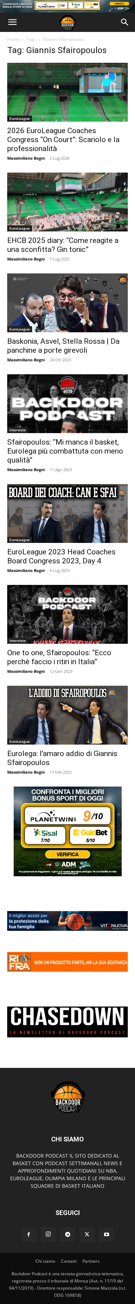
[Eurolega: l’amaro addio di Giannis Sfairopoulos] (67, 715)
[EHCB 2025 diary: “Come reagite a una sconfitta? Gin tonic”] (67, 202)
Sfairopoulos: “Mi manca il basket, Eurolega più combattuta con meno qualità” (65, 451)
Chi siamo (45, 1261)
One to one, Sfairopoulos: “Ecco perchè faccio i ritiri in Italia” (59, 657)
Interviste (17, 429)
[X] (87, 1235)
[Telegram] (67, 1235)
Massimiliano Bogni (26, 158)
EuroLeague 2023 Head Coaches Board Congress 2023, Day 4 (61, 556)
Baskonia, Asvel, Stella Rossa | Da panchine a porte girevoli (63, 346)
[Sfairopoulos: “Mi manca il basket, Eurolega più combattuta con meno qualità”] (67, 403)
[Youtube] (106, 1235)
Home (13, 39)
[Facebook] (29, 1235)
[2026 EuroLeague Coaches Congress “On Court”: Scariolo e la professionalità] (67, 92)
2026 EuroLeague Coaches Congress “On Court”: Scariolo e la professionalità (63, 139)
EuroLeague (19, 118)
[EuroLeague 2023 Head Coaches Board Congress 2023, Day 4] (67, 513)
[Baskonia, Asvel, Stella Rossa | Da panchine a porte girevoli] (67, 302)
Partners (91, 1261)
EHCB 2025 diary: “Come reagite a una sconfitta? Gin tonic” (62, 245)
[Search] (125, 22)
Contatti (69, 1261)
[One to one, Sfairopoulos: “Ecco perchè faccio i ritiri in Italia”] (67, 614)
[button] (12, 22)
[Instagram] (48, 1234)
